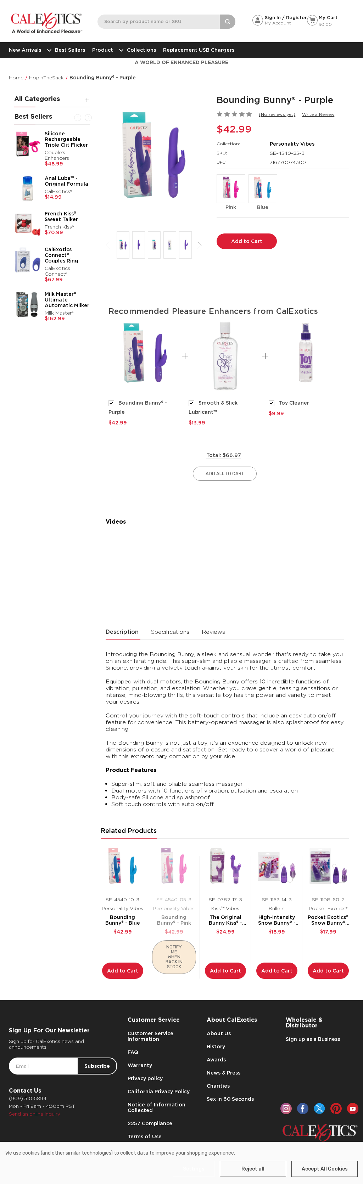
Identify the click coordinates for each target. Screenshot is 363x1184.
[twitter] (319, 1108)
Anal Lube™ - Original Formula (66, 181)
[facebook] (302, 1108)
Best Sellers (70, 50)
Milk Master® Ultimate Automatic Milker (67, 299)
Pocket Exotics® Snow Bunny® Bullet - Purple (328, 920)
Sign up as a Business (313, 1039)
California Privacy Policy (159, 1091)
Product (102, 50)
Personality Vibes (292, 144)
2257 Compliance (150, 1123)
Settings (194, 1169)
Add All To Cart (225, 473)
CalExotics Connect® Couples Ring (61, 255)
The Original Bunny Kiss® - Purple (225, 920)
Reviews (213, 631)
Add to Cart (122, 971)
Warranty (140, 1065)
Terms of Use (145, 1136)
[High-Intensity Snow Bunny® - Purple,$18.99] (277, 868)
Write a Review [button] (318, 114)
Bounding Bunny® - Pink (174, 920)
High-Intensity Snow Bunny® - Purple (277, 920)
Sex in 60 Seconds (230, 1099)
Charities (218, 1086)
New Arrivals (25, 50)
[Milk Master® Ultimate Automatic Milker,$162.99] (27, 304)
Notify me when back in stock (174, 956)
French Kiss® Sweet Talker (61, 216)
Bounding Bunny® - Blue (122, 920)
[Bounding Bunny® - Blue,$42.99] (123, 868)
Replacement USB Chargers (198, 50)
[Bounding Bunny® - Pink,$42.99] (174, 868)
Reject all (252, 1169)
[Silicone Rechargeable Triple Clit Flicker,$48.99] (27, 144)
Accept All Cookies (325, 1169)
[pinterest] (336, 1108)
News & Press (223, 1073)
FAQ (133, 1052)
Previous (77, 117)
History (216, 1046)
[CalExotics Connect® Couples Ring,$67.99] (27, 260)
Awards (216, 1059)
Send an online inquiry (34, 1114)
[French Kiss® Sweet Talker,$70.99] (27, 224)
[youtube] (352, 1108)
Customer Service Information (150, 1036)
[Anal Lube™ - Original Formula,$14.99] (27, 188)
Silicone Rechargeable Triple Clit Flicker (66, 139)
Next (88, 117)
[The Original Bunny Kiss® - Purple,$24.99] (225, 868)
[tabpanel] (145, 372)
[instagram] (286, 1108)
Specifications (170, 631)
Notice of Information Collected (156, 1107)
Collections (141, 50)
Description (122, 631)
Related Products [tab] (129, 830)
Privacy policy (145, 1078)
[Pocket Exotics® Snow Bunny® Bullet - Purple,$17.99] (328, 868)
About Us (219, 1033)
